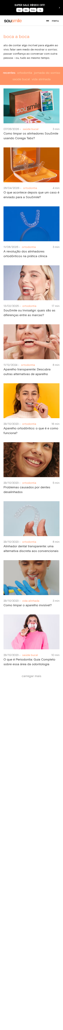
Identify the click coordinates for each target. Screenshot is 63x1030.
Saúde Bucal (21, 79)
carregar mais (31, 676)
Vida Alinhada (41, 79)
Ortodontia (24, 72)
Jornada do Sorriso (47, 72)
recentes (9, 72)
